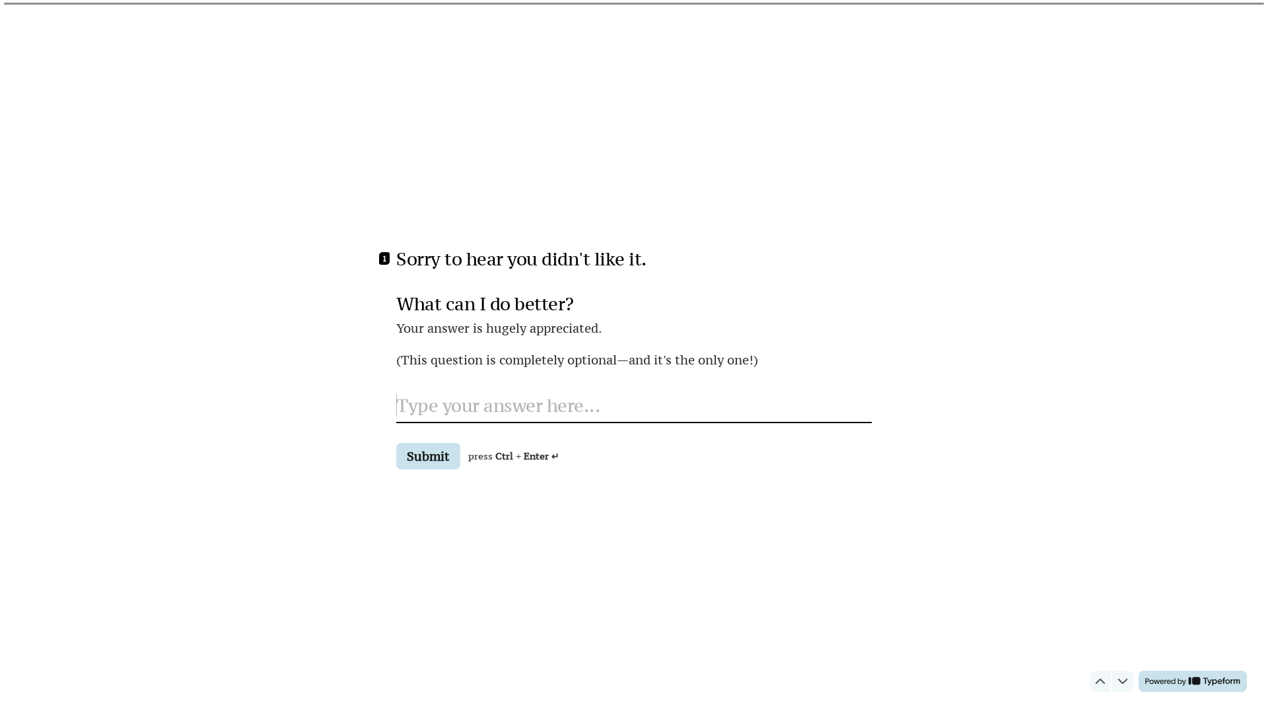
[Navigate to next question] (1122, 681)
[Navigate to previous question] (1100, 681)
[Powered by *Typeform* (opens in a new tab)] (1193, 681)
